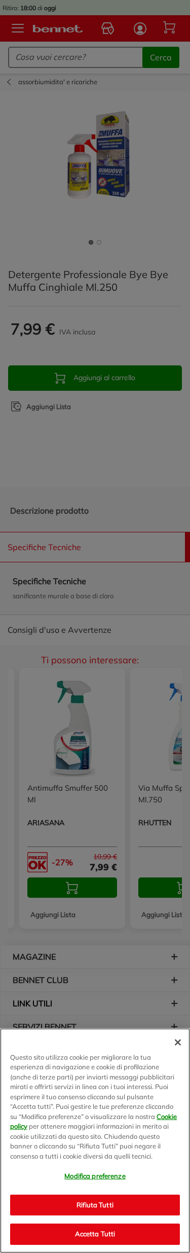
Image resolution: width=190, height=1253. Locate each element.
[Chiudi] (178, 1042)
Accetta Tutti (95, 1234)
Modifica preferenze (94, 1176)
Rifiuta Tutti (95, 1205)
